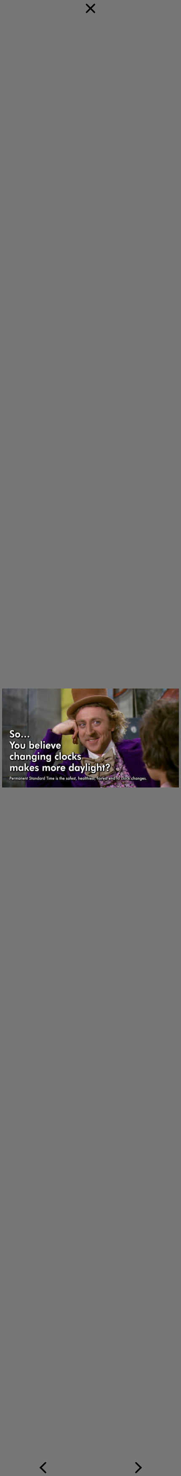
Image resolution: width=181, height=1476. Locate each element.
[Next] (135, 984)
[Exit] (90, 246)
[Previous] (45, 984)
